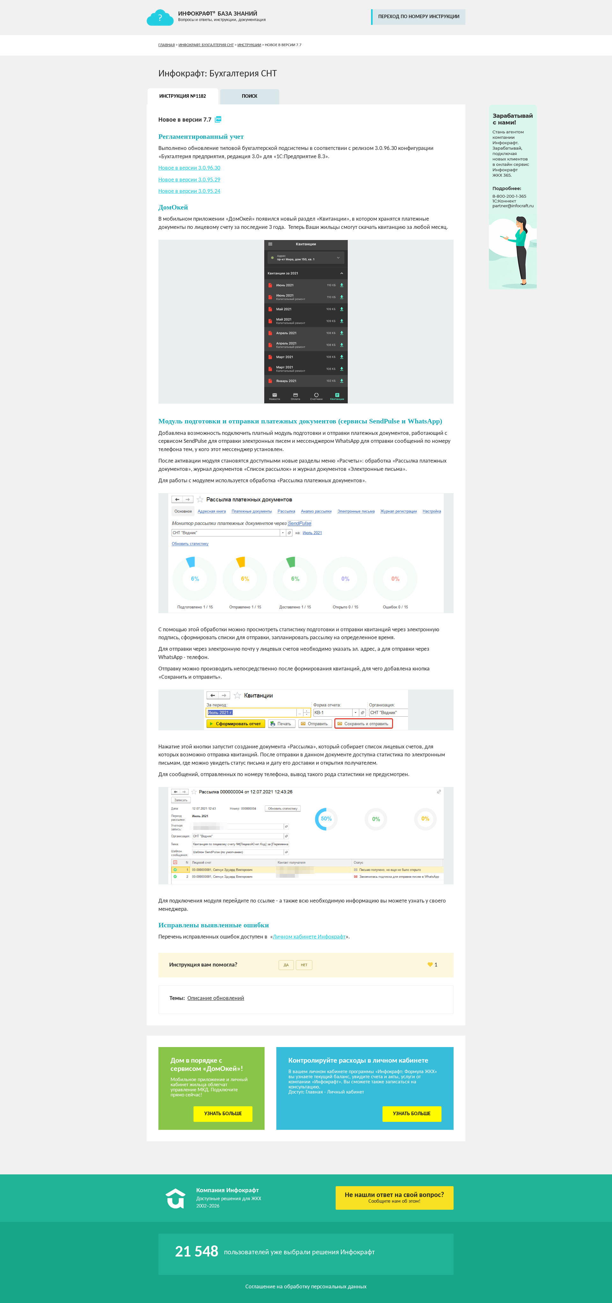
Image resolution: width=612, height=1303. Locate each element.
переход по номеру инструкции (418, 16)
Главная (166, 45)
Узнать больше (223, 1113)
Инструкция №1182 (182, 96)
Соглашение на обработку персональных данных (306, 1287)
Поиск (249, 96)
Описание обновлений (215, 998)
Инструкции (249, 45)
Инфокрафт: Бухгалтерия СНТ (206, 45)
